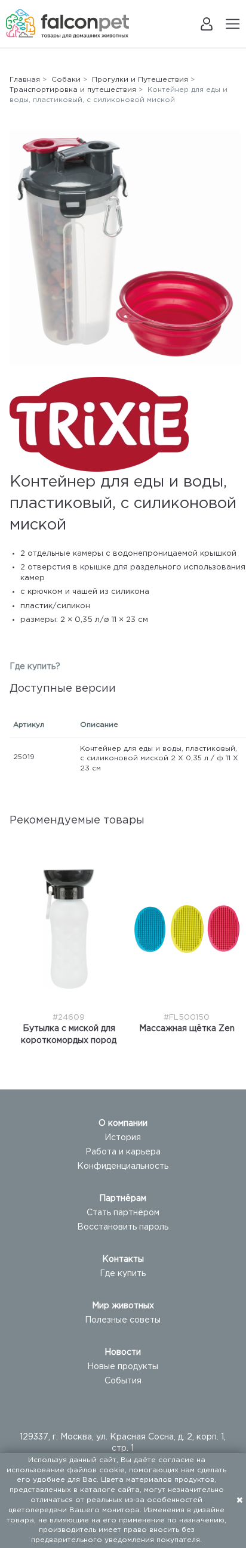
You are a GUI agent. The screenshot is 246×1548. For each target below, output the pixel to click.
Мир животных (123, 1305)
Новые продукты (122, 1366)
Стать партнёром (123, 1212)
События (123, 1381)
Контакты (123, 1259)
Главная (25, 79)
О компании (123, 1123)
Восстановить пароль (122, 1227)
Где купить (123, 1273)
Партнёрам (122, 1198)
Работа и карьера (123, 1152)
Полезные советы (123, 1320)
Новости (122, 1352)
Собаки (66, 79)
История (122, 1137)
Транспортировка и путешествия (73, 89)
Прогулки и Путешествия (140, 79)
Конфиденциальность (122, 1166)
